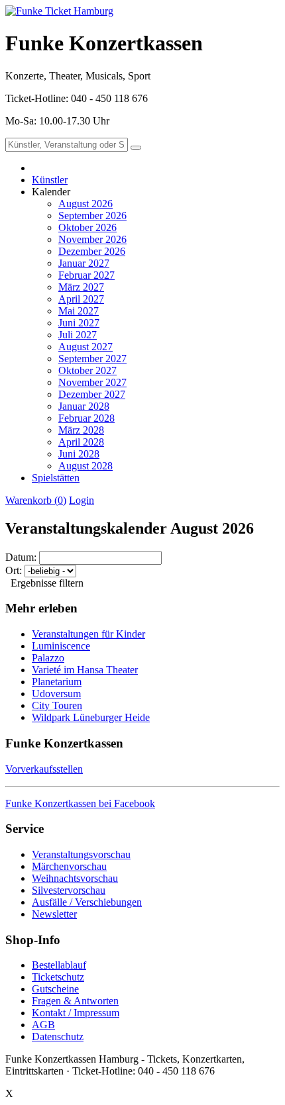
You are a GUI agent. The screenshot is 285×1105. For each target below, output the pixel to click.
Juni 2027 (78, 322)
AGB (43, 1024)
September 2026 (92, 215)
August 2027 (85, 346)
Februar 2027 (86, 275)
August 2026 (85, 203)
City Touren (57, 705)
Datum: (20, 557)
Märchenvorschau (69, 866)
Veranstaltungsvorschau (81, 854)
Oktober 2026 (87, 227)
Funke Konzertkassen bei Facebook (80, 803)
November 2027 (92, 382)
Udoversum (56, 693)
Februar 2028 (86, 418)
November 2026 (92, 239)
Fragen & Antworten (75, 1000)
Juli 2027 (77, 334)
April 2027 (81, 299)
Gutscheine (55, 988)
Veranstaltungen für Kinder (88, 634)
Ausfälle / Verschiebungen (87, 902)
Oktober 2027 (87, 370)
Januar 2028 (83, 406)
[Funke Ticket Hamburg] (59, 11)
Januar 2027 (83, 263)
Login (81, 500)
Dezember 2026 (91, 251)
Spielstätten (56, 477)
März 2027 (81, 287)
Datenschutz (58, 1036)
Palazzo (48, 657)
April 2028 (81, 442)
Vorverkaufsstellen (44, 769)
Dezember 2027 (91, 394)
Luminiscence (61, 645)
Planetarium (57, 681)
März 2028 (81, 430)
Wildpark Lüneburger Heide (91, 717)
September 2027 (92, 358)
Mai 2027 (78, 310)
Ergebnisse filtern (47, 583)
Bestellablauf (59, 965)
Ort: (13, 570)
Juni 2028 (78, 453)
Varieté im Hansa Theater (85, 669)
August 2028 (85, 465)
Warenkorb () (35, 500)
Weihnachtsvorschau (75, 878)
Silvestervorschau (68, 890)
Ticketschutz (58, 977)
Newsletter (54, 914)
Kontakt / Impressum (75, 1012)
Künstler (50, 179)
